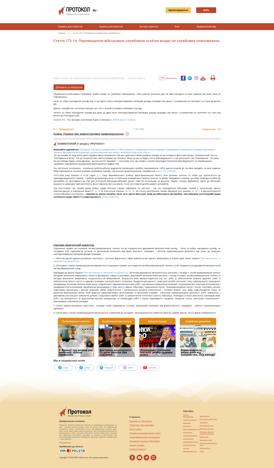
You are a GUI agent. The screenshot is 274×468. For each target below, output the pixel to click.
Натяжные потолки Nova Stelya (208, 444)
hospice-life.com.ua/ (206, 425)
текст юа (186, 448)
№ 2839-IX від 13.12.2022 (122, 119)
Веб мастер (187, 426)
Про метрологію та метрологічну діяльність (105, 272)
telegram (109, 367)
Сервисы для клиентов (70, 26)
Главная (62, 33)
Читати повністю (110, 196)
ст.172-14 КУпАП (168, 171)
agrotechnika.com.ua (190, 436)
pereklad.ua (204, 422)
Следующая (208, 129)
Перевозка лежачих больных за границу (207, 433)
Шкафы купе (204, 437)
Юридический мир (206, 26)
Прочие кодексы (136, 78)
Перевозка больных (207, 429)
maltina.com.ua (205, 448)
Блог (177, 26)
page (65, 367)
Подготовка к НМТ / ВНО (208, 419)
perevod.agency (188, 439)
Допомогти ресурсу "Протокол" (144, 441)
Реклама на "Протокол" (140, 421)
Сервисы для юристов (111, 26)
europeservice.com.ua (190, 442)
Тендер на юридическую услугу (145, 433)
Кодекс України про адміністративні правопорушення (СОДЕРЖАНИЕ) (89, 78)
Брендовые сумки (206, 440)
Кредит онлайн (136, 445)
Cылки (202, 451)
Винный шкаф (204, 416)
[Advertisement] (122, 60)
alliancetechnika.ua (190, 420)
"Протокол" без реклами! (141, 425)
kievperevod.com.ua (190, 451)
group (87, 367)
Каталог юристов (149, 26)
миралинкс (187, 423)
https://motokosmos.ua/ (191, 429)
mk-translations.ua (189, 445)
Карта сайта (135, 429)
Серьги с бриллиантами (188, 416)
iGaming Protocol (137, 449)
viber (130, 367)
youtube (152, 367)
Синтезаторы (187, 432)
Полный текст (65, 442)
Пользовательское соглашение (144, 437)
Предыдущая (66, 129)
